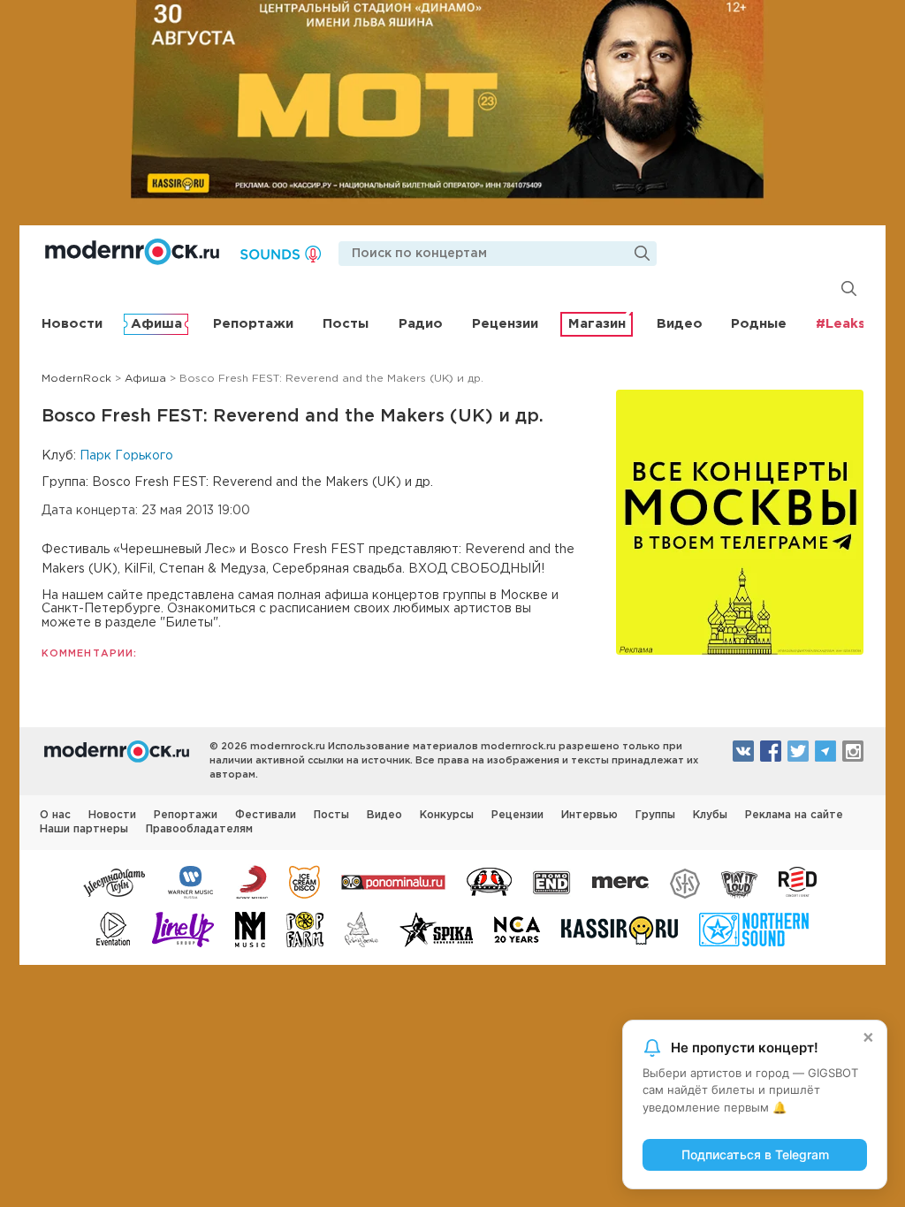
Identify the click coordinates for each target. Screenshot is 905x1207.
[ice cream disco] (304, 881)
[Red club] (801, 881)
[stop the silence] (685, 881)
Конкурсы (447, 815)
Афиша (156, 324)
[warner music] (191, 881)
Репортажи (253, 324)
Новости (72, 324)
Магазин (597, 324)
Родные (759, 324)
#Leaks (840, 324)
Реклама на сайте (794, 815)
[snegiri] (489, 881)
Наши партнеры (84, 829)
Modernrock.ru (132, 252)
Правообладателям (199, 829)
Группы (655, 815)
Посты (346, 324)
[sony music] (252, 881)
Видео (680, 324)
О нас (55, 815)
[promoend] (552, 881)
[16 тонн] (115, 881)
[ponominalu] (393, 881)
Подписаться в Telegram (755, 1154)
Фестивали (265, 815)
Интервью (589, 815)
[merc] (620, 881)
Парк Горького (126, 456)
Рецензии (505, 324)
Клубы (710, 815)
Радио (421, 324)
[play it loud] (739, 881)
